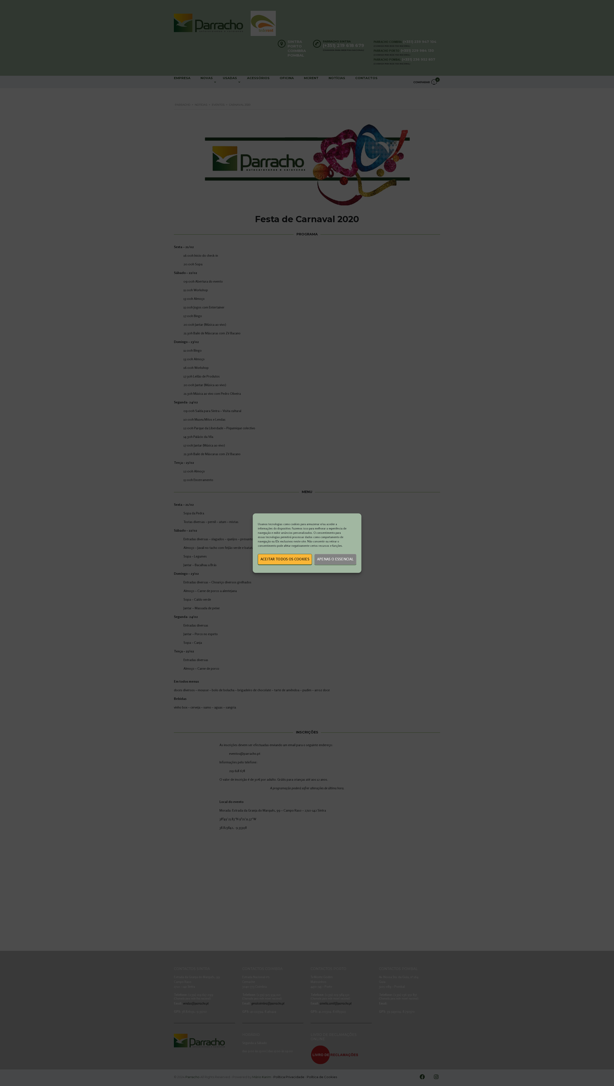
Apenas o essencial (335, 559)
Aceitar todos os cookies (284, 559)
